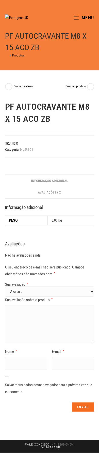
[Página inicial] (6, 55)
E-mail (58, 351)
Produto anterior (23, 86)
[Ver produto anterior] (8, 86)
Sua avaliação (16, 284)
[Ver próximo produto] (90, 86)
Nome (11, 351)
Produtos (18, 55)
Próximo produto (75, 86)
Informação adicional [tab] (49, 181)
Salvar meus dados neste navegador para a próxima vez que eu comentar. (48, 388)
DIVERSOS (26, 149)
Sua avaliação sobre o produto (29, 300)
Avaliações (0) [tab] (49, 192)
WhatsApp (50, 447)
